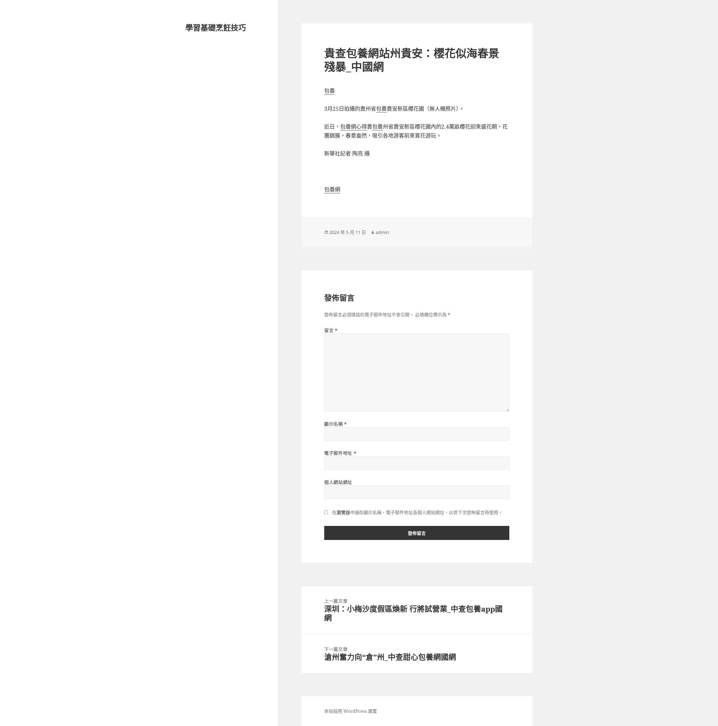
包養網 (332, 189)
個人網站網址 (338, 482)
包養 (329, 90)
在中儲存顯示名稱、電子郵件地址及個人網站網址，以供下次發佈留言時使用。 (417, 512)
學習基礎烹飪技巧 (215, 27)
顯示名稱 (335, 424)
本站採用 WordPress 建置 (350, 711)
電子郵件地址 (340, 453)
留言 (331, 330)
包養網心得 (353, 126)
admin (382, 232)
